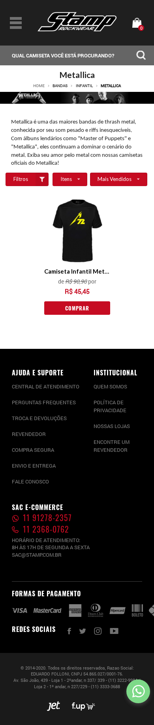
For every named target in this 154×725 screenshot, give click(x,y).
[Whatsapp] (138, 691)
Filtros (20, 179)
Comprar (77, 308)
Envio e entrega (34, 465)
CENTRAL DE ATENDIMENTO (45, 386)
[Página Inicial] (77, 29)
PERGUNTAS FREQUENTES (44, 402)
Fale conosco (30, 481)
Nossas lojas (112, 426)
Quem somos (110, 386)
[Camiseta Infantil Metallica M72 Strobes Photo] (77, 231)
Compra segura (33, 449)
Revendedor (29, 434)
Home (39, 86)
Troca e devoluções (39, 418)
